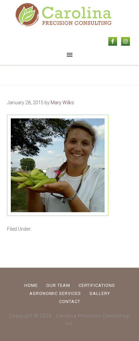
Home (31, 285)
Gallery (99, 293)
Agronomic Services (55, 293)
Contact (69, 301)
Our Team (58, 285)
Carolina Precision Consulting (69, 15)
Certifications (97, 285)
